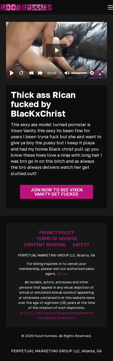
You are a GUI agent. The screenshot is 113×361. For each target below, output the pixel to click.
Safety (81, 244)
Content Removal (45, 244)
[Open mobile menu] (110, 7)
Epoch (63, 274)
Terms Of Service (56, 238)
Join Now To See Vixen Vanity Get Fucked (56, 192)
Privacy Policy (56, 232)
